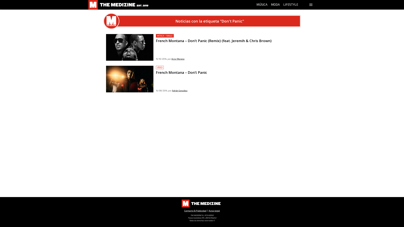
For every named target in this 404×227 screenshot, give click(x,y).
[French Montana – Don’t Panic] (129, 79)
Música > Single (165, 36)
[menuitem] (262, 4)
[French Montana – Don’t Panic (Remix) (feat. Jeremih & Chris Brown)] (129, 47)
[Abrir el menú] (311, 4)
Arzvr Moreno (177, 59)
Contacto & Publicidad (195, 210)
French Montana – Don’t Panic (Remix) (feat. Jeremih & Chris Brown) (195, 35)
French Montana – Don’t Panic (173, 67)
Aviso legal (214, 210)
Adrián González (179, 90)
